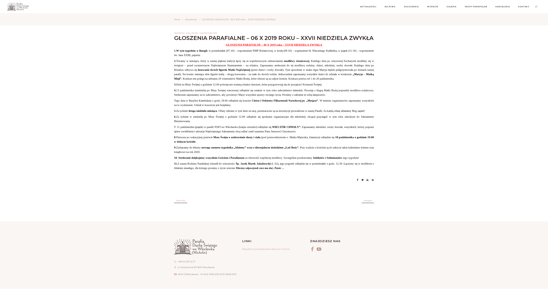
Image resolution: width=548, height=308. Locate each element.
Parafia (195, 33)
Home (177, 19)
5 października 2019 (208, 33)
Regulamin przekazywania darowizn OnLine (266, 249)
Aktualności (191, 19)
